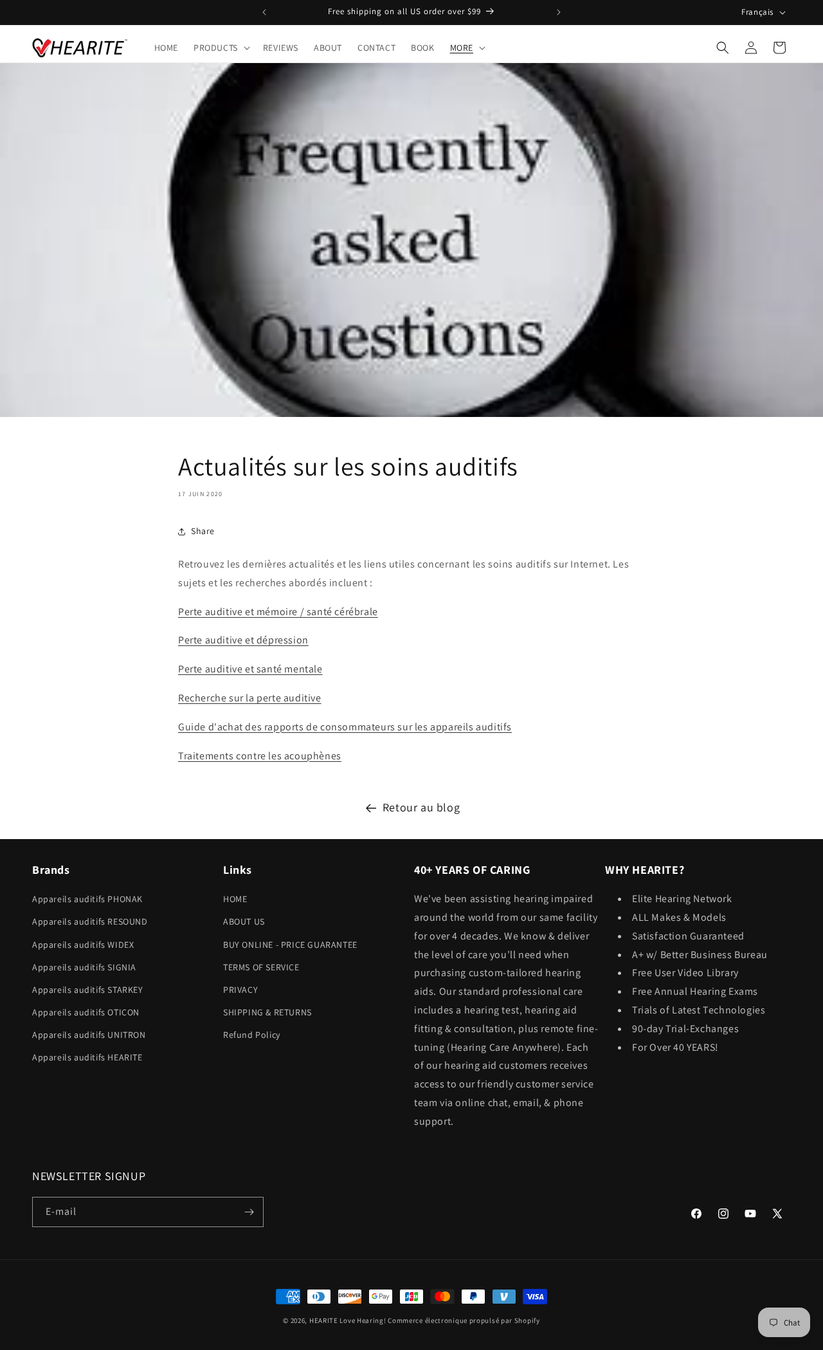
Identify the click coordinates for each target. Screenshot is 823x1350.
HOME (235, 899)
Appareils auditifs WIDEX (83, 944)
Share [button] (203, 531)
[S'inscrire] (249, 1212)
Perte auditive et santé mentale (250, 669)
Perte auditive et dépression (243, 640)
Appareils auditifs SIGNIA (84, 967)
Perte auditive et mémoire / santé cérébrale (278, 611)
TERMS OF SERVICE (261, 967)
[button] (220, 47)
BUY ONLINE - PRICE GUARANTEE (290, 944)
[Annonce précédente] (264, 12)
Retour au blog (421, 807)
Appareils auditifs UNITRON (89, 1034)
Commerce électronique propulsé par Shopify (463, 1320)
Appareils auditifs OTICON (86, 1012)
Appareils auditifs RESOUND (90, 921)
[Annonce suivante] (559, 12)
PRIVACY (240, 989)
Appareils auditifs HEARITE (87, 1057)
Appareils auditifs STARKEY (87, 989)
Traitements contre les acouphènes (259, 756)
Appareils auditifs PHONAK (87, 899)
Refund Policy (251, 1034)
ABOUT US (244, 921)
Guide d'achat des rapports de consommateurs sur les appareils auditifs (345, 727)
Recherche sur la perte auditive (249, 698)
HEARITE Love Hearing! (347, 1320)
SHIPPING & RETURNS (267, 1012)
